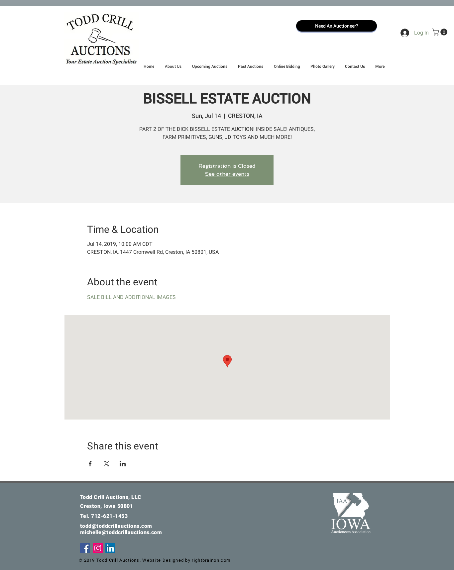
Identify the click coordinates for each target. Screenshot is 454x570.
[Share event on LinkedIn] (123, 463)
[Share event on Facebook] (90, 463)
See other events (227, 174)
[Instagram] (98, 548)
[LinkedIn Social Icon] (110, 548)
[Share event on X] (106, 463)
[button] (440, 32)
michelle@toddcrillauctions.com (121, 532)
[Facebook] (85, 548)
